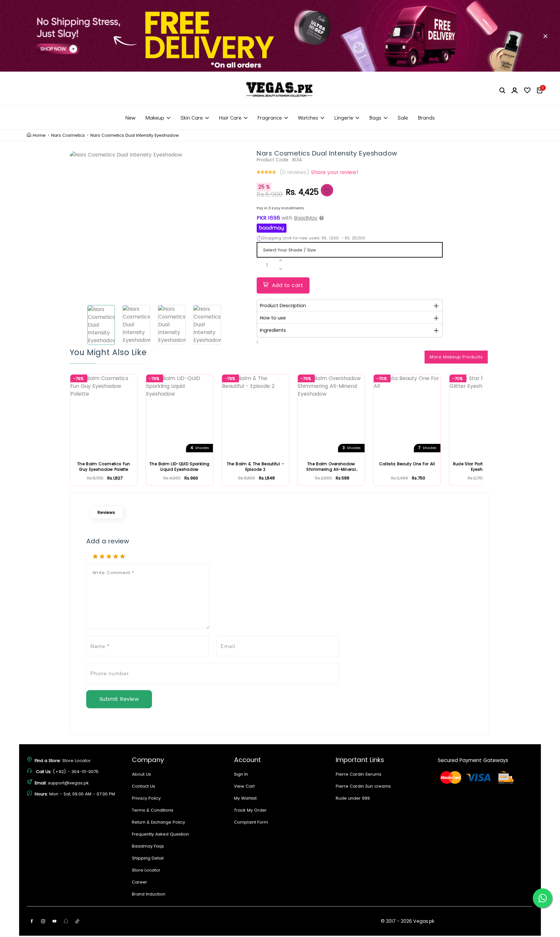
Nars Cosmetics (68, 135)
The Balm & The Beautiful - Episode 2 (255, 466)
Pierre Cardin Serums (358, 774)
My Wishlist (245, 798)
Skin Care (191, 117)
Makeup (154, 117)
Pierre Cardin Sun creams (363, 786)
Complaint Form (251, 822)
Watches (308, 117)
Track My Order (250, 810)
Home (39, 135)
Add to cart (287, 285)
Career (139, 882)
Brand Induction (148, 894)
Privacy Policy (146, 798)
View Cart (244, 786)
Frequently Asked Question (160, 834)
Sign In (241, 774)
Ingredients (273, 330)
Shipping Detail (148, 858)
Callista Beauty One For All (407, 464)
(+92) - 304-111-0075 (76, 772)
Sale (402, 117)
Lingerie (343, 117)
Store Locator (76, 761)
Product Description (283, 305)
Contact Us (143, 786)
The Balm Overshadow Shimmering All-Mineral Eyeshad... (331, 466)
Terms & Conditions (152, 810)
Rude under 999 (353, 798)
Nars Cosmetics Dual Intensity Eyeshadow (134, 135)
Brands (426, 117)
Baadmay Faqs (148, 846)
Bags (375, 117)
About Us (141, 774)
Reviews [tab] (106, 512)
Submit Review (119, 699)
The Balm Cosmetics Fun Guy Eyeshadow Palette (103, 466)
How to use (273, 318)
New (130, 117)
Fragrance (269, 117)
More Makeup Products (456, 357)
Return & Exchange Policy (158, 822)
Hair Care (230, 117)
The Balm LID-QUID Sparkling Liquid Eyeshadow (179, 466)
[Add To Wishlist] (327, 190)
